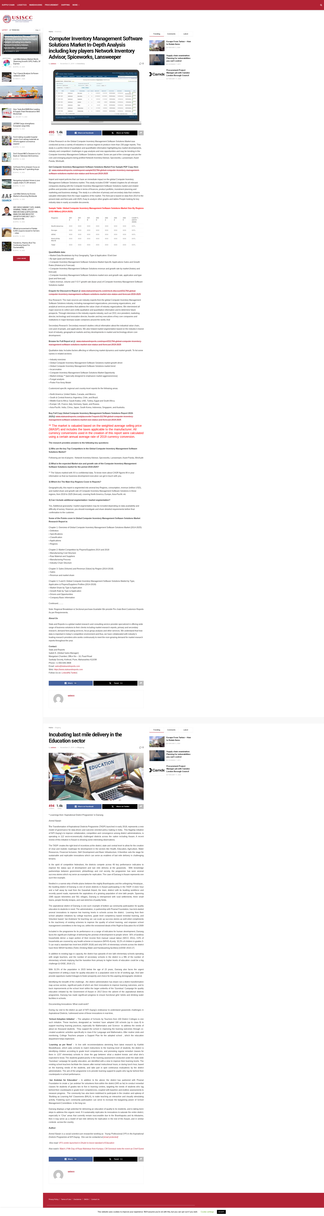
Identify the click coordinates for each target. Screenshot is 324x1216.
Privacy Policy (53, 1199)
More (75, 5)
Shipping (65, 5)
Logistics (22, 5)
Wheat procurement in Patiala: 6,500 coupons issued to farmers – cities (26, 231)
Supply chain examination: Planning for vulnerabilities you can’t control (178, 58)
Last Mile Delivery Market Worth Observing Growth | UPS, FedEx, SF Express (26, 61)
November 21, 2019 (67, 64)
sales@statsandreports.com (67, 666)
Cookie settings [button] (207, 1212)
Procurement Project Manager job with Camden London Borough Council (178, 73)
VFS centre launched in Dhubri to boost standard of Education (86, 1143)
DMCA (86, 1199)
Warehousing (35, 5)
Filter (37, 30)
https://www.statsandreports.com (68, 669)
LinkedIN (66, 673)
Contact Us (95, 1199)
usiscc (53, 64)
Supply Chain (8, 5)
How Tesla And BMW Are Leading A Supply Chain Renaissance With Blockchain (26, 111)
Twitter (74, 673)
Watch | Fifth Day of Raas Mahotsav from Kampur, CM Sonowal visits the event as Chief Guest (102, 1149)
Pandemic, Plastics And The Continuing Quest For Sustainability (24, 245)
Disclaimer (77, 1199)
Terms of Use (66, 1199)
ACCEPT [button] (221, 1212)
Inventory (58, 32)
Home (51, 32)
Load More (21, 258)
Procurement (51, 5)
